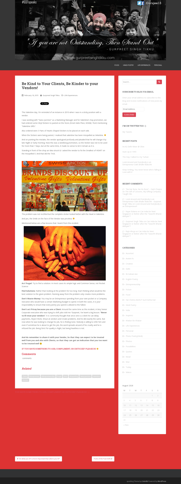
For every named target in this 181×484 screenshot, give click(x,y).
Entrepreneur (34, 376)
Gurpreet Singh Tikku (51, 95)
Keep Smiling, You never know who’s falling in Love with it (141, 170)
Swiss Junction (85, 376)
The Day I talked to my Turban (135, 157)
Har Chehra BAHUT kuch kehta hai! (141, 300)
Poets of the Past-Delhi (102, 459)
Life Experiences (144, 65)
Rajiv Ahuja (130, 231)
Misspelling (74, 376)
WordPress (162, 481)
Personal (158, 65)
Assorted (129, 253)
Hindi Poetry (128, 65)
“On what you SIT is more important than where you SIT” (39, 459)
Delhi (128, 269)
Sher (128, 362)
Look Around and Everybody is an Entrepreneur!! (142, 205)
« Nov (126, 425)
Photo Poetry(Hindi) (134, 336)
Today (128, 367)
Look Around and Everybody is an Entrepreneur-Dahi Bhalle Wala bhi (137, 163)
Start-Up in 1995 (129, 152)
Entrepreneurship (48, 376)
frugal (59, 376)
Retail (128, 357)
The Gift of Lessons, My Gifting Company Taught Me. (141, 192)
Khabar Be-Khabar (134, 320)
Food (116, 65)
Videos (128, 372)
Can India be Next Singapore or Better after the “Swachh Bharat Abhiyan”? (142, 213)
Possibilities (131, 346)
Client (25, 376)
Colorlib (145, 481)
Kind (65, 376)
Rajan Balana (131, 211)
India (128, 310)
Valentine (96, 376)
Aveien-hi (130, 258)
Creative (129, 263)
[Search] (159, 82)
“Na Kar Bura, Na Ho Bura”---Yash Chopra (144, 189)
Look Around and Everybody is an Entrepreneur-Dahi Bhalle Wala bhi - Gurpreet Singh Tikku (141, 201)
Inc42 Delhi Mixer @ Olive (133, 146)
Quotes (129, 351)
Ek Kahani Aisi (132, 274)
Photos (129, 341)
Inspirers (129, 315)
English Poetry (132, 279)
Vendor (25, 380)
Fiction (128, 289)
